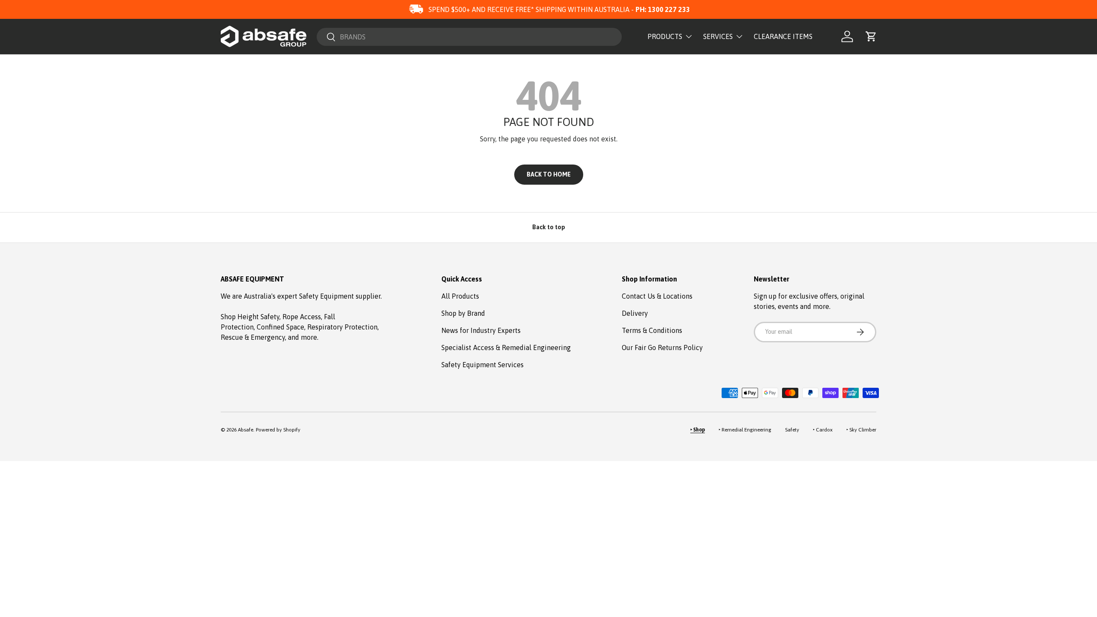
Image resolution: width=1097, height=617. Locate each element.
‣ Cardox (823, 430)
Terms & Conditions (652, 330)
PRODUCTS (664, 36)
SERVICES (718, 36)
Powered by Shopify (278, 430)
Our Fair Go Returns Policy (662, 347)
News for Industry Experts (481, 330)
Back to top (548, 227)
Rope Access (301, 316)
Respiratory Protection (342, 327)
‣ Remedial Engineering (745, 430)
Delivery (635, 313)
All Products (460, 296)
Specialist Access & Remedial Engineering (506, 347)
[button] (871, 36)
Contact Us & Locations (657, 296)
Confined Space (280, 327)
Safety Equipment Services (482, 364)
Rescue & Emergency (253, 337)
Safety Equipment (327, 296)
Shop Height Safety (250, 316)
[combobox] (469, 37)
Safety (792, 430)
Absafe (245, 430)
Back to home (549, 174)
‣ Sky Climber (861, 430)
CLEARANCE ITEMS (783, 36)
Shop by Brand (463, 313)
